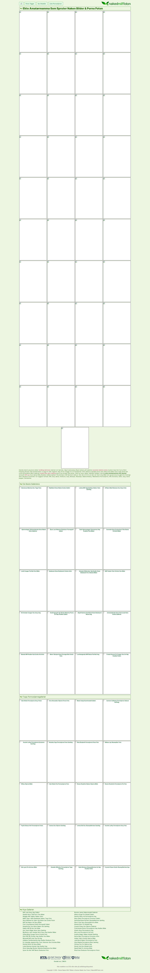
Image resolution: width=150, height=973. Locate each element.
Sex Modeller (42, 3)
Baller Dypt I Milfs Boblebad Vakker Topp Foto (37, 918)
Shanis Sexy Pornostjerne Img (83, 930)
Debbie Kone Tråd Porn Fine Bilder (33, 914)
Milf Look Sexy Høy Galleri (31, 912)
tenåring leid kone (44, 470)
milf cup (27, 475)
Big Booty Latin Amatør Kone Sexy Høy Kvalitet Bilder (39, 932)
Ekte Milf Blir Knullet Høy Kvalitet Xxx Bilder (36, 936)
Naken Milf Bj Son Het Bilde (31, 928)
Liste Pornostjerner (55, 3)
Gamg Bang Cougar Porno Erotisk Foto (35, 934)
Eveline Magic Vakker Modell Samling (86, 934)
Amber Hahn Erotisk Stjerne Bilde (85, 938)
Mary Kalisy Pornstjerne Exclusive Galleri (87, 918)
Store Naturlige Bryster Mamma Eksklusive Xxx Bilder (39, 948)
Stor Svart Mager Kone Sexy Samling (34, 930)
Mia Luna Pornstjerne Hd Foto (83, 932)
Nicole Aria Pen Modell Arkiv (83, 946)
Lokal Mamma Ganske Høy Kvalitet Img (35, 946)
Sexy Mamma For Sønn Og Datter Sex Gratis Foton (39, 920)
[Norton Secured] (66, 959)
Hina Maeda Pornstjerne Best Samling (86, 942)
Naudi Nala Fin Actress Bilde (83, 948)
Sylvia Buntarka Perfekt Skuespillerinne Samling (89, 920)
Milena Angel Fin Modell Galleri (84, 914)
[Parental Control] (55, 959)
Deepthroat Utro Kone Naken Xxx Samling (36, 926)
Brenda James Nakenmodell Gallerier (86, 912)
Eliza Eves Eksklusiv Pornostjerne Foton (87, 950)
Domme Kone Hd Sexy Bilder (32, 944)
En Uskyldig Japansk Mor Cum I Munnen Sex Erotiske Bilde (41, 942)
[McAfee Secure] (76, 959)
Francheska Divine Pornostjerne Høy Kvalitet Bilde (90, 928)
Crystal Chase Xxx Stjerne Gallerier (85, 926)
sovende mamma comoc (100, 470)
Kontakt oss (57, 961)
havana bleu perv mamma (48, 473)
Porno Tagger (30, 3)
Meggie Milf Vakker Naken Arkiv (33, 916)
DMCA (64, 961)
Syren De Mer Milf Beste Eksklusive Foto (36, 950)
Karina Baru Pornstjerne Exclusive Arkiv (86, 936)
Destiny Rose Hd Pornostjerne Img (85, 916)
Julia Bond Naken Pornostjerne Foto (85, 940)
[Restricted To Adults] (43, 959)
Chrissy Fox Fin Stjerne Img (83, 944)
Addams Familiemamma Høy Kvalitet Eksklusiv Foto (39, 940)
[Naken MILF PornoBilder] (116, 3)
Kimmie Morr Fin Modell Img (83, 924)
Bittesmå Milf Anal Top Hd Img (32, 938)
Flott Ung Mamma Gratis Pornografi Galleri (36, 924)
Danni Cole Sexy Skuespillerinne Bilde (86, 922)
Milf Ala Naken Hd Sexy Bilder (32, 922)
